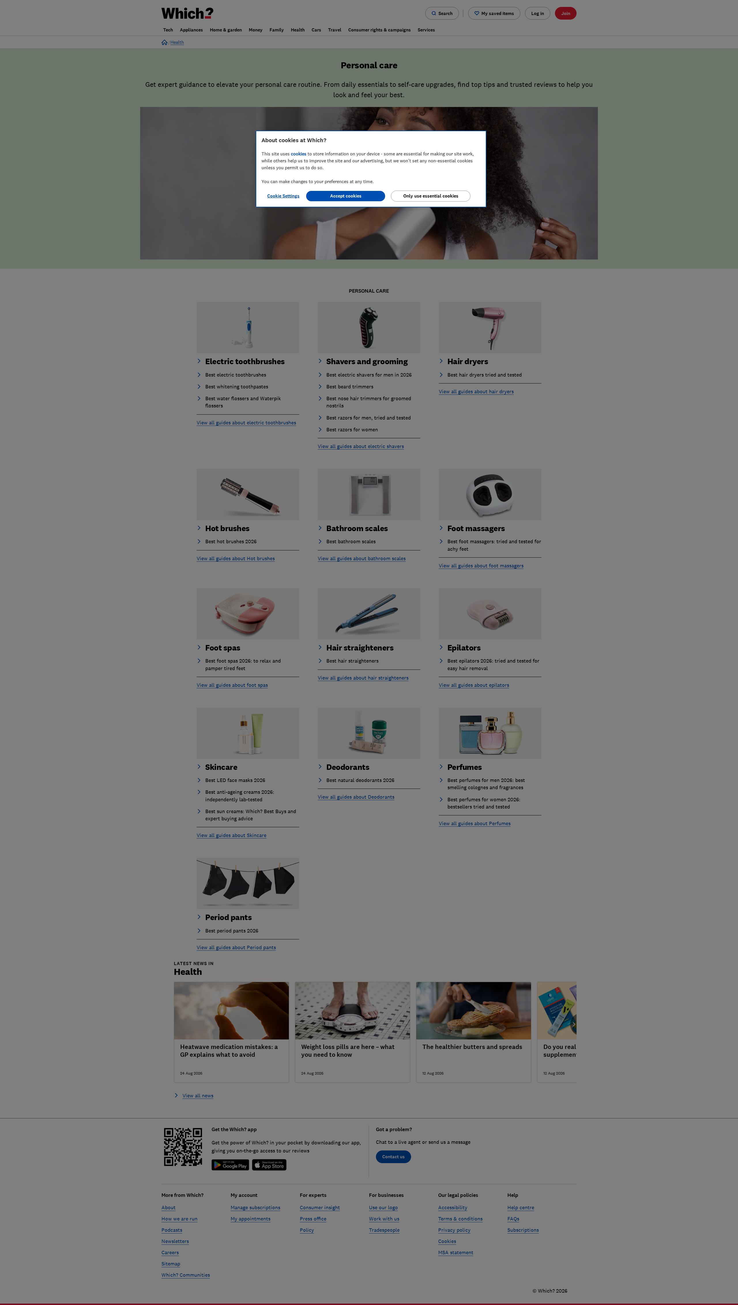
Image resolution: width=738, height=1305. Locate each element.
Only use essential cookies (430, 196)
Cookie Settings (283, 196)
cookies (298, 154)
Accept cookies (346, 196)
